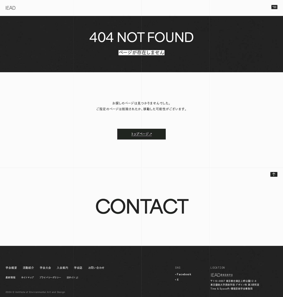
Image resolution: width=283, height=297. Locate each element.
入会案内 (62, 267)
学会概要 (11, 267)
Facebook (184, 274)
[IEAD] (10, 8)
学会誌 (78, 267)
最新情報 (10, 277)
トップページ (140, 134)
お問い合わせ (96, 267)
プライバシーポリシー (50, 277)
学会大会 (45, 267)
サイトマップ (27, 277)
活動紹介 (28, 267)
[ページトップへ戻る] (273, 174)
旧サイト (71, 277)
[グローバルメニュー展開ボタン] (274, 7)
